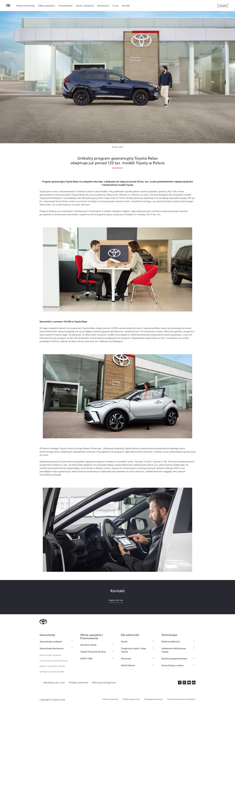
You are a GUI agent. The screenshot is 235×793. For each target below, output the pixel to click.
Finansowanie (65, 5)
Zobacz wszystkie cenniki (52, 665)
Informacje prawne (110, 699)
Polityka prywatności (131, 699)
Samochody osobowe (51, 641)
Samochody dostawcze (51, 648)
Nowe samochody (25, 5)
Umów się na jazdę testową (53, 660)
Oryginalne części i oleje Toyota (133, 650)
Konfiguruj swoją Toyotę (52, 671)
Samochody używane (50, 654)
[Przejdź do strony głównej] (8, 5)
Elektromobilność (171, 641)
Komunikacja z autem (173, 665)
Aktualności (103, 5)
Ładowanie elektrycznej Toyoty (174, 650)
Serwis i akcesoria (85, 5)
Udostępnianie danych (153, 699)
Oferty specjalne (46, 5)
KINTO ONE (86, 658)
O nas (115, 5)
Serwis (124, 641)
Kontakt (126, 5)
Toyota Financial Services (93, 651)
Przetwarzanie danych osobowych (181, 699)
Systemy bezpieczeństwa (174, 658)
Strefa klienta (128, 665)
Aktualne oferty (88, 644)
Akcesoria (126, 658)
